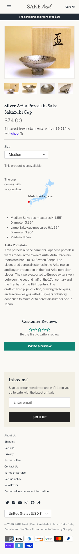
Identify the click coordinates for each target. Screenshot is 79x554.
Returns (9, 448)
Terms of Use (12, 460)
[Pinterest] (32, 503)
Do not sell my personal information (26, 491)
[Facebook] (13, 503)
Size (7, 146)
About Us (10, 435)
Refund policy (12, 479)
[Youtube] (20, 503)
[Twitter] (7, 503)
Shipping (9, 441)
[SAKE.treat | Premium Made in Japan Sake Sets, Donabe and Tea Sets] (39, 7)
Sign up (39, 417)
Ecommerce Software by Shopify (52, 529)
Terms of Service (15, 472)
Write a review (40, 346)
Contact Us (11, 466)
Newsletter (11, 485)
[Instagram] (26, 503)
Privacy (9, 454)
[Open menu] (9, 7)
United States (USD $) (25, 514)
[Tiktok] (39, 503)
